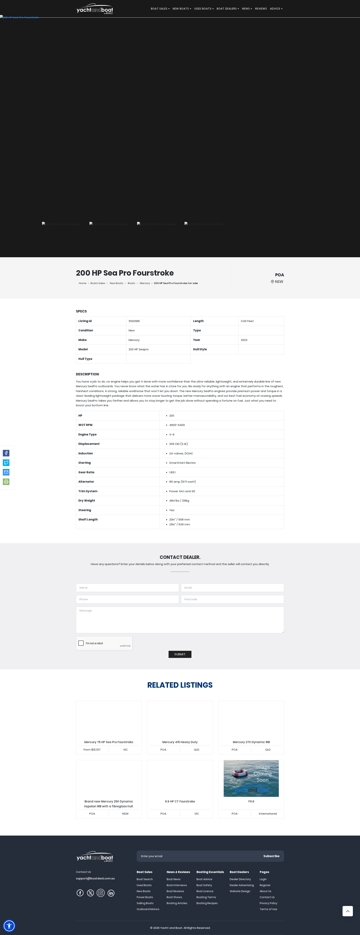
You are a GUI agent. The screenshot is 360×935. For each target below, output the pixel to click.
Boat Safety (204, 885)
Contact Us (267, 897)
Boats (131, 283)
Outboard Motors (148, 909)
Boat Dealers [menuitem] (227, 8)
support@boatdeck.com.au (95, 878)
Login (263, 879)
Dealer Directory (240, 879)
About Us (265, 891)
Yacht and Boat (171, 928)
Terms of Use (268, 909)
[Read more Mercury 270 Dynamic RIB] (251, 719)
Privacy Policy (268, 903)
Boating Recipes (207, 903)
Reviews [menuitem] (261, 8)
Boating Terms (206, 897)
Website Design (240, 891)
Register (265, 885)
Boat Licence (204, 891)
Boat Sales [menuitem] (159, 8)
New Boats (116, 283)
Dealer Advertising (242, 885)
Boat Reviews (175, 891)
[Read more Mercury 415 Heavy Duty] (180, 719)
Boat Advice (204, 879)
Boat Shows (174, 897)
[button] (6, 453)
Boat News (174, 879)
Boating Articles (177, 903)
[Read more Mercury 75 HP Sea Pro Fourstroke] (108, 719)
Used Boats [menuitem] (203, 8)
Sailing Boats (145, 903)
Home (82, 283)
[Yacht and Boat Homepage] (94, 8)
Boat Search (145, 879)
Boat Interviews (177, 885)
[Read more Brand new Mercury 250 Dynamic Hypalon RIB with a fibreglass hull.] (108, 778)
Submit (180, 654)
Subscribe (271, 856)
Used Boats (144, 885)
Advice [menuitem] (275, 8)
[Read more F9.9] (251, 778)
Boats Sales (98, 283)
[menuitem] (169, 8)
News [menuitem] (246, 8)
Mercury (145, 283)
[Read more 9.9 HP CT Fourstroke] (180, 778)
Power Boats (145, 897)
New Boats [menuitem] (181, 8)
